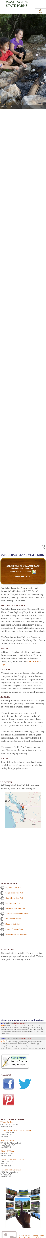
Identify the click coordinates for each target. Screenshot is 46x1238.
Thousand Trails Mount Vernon (12, 1159)
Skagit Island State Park (14, 893)
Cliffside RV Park (7, 1151)
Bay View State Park (13, 888)
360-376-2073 (26, 576)
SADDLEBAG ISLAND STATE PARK (23, 566)
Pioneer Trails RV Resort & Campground (15, 1130)
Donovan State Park (12, 924)
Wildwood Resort (7, 1141)
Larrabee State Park (12, 903)
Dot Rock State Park (13, 919)
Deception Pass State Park (15, 908)
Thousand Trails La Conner (10, 1170)
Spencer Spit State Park (14, 929)
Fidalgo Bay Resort (7, 1122)
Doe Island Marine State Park (16, 934)
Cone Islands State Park (14, 898)
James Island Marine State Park (17, 914)
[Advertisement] (19, 539)
